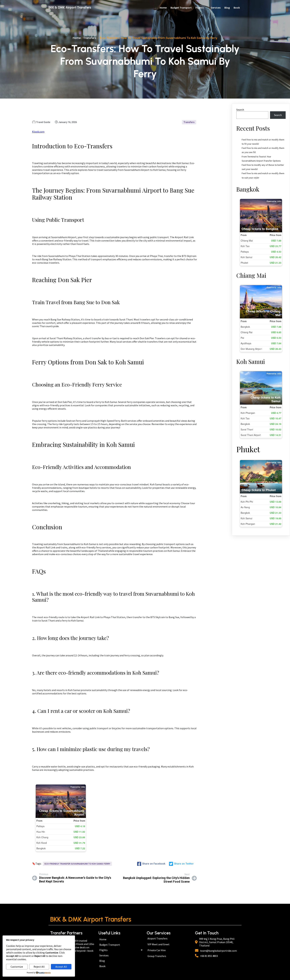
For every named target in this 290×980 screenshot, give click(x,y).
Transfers (89, 38)
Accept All (61, 966)
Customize (17, 966)
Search (240, 109)
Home (77, 38)
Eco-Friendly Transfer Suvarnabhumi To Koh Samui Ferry (77, 864)
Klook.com (38, 131)
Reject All (39, 966)
